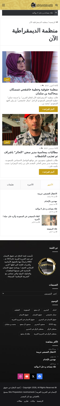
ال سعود (37, 310)
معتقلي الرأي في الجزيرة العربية (45, 334)
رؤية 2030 (52, 324)
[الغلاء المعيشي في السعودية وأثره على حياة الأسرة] (49, 220)
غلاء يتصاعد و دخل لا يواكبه (42, 13)
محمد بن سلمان (10, 324)
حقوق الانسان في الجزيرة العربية (23, 319)
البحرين (46, 310)
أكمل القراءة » (48, 109)
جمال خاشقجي (51, 315)
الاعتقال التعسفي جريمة (47, 194)
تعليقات (10, 184)
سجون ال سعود (25, 324)
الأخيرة (30, 184)
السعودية (27, 310)
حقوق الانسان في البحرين (47, 319)
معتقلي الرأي (51, 329)
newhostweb (28, 392)
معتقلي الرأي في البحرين (34, 329)
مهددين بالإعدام (51, 201)
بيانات (32, 401)
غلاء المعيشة (52, 229)
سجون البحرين (39, 324)
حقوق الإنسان (37, 315)
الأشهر (50, 184)
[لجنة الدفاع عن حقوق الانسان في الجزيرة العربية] (42, 5)
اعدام (54, 310)
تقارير (26, 401)
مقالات (19, 401)
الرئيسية (52, 22)
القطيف (17, 310)
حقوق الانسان (24, 315)
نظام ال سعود (25, 334)
